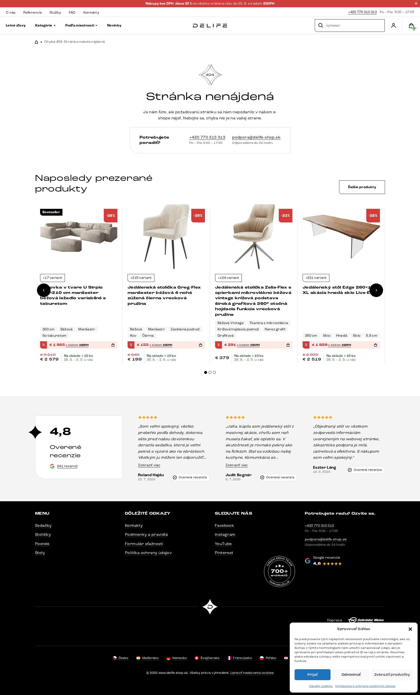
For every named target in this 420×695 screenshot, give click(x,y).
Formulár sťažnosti (144, 543)
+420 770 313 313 (362, 12)
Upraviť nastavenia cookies (252, 673)
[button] (410, 629)
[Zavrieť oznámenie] (416, 3)
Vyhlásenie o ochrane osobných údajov (365, 686)
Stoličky (43, 534)
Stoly (40, 552)
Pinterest (224, 552)
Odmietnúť (351, 674)
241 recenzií (67, 466)
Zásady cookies (321, 686)
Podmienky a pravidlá (146, 534)
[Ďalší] (376, 290)
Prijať (312, 674)
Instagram (225, 534)
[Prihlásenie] (393, 25)
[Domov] (210, 25)
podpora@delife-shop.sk (256, 137)
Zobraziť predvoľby (392, 674)
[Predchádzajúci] (44, 290)
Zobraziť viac (149, 465)
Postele (42, 543)
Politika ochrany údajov (148, 552)
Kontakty (134, 525)
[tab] (205, 372)
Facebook (224, 525)
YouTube (223, 543)
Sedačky (43, 525)
